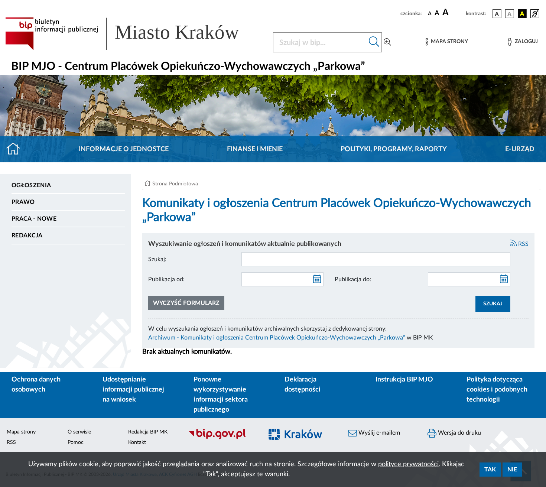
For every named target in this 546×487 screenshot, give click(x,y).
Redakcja (27, 235)
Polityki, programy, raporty (394, 149)
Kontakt (137, 442)
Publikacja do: (353, 279)
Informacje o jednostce (124, 149)
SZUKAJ (493, 303)
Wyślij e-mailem (378, 433)
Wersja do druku (458, 433)
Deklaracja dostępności (303, 384)
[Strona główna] (16, 149)
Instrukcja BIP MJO (404, 379)
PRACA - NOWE (34, 219)
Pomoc (76, 442)
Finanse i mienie (255, 149)
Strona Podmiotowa (175, 183)
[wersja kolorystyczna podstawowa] (497, 13)
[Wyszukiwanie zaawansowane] (387, 42)
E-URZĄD (519, 149)
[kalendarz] (317, 279)
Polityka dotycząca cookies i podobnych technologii (497, 389)
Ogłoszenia (31, 185)
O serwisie (79, 432)
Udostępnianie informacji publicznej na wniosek (133, 389)
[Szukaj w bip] (374, 42)
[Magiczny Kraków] (301, 438)
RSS (523, 244)
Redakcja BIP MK (148, 432)
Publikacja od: (166, 279)
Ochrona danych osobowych (36, 384)
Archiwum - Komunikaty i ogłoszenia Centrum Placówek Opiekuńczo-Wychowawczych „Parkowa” (276, 338)
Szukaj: (157, 259)
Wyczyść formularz (186, 303)
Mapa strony (21, 432)
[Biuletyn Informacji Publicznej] (222, 438)
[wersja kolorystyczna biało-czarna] (509, 13)
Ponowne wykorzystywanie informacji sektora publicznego (221, 394)
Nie (512, 470)
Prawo (23, 202)
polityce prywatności (408, 464)
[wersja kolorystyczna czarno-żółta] (522, 13)
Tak (490, 470)
